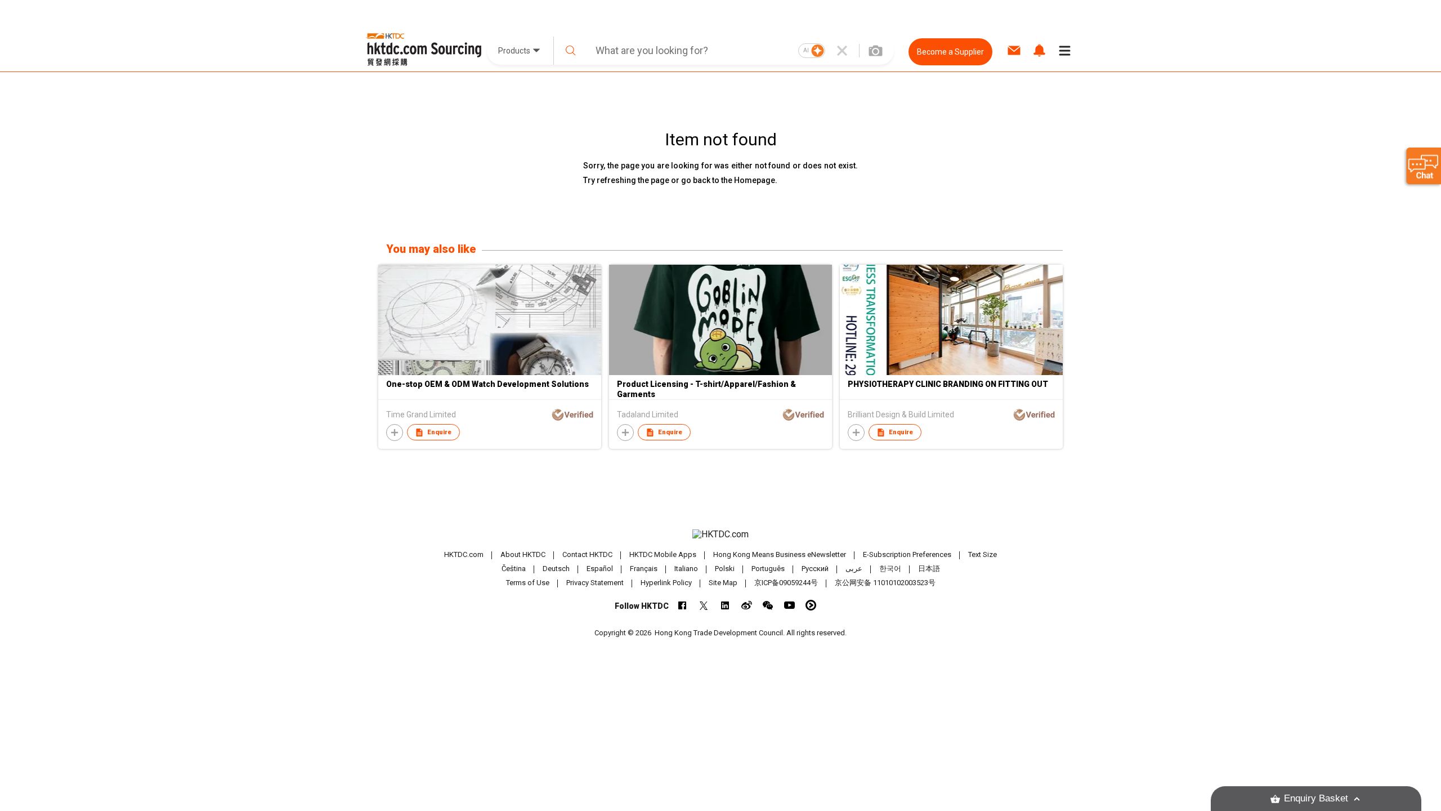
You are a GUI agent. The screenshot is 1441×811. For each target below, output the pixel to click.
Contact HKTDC (587, 554)
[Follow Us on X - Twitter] (704, 605)
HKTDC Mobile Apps (662, 554)
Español (600, 568)
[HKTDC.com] (720, 534)
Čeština (514, 568)
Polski (725, 568)
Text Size (982, 554)
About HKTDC (522, 554)
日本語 (929, 568)
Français (643, 568)
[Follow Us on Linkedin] (725, 605)
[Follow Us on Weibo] (746, 605)
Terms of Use (527, 582)
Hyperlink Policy (666, 582)
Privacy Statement (595, 582)
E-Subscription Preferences (907, 554)
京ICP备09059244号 (786, 582)
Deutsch (556, 568)
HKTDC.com (464, 554)
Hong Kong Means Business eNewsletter (779, 554)
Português (768, 568)
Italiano (686, 568)
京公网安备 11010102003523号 (885, 582)
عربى (853, 568)
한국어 (890, 568)
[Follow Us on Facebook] (682, 605)
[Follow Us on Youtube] (789, 605)
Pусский (815, 568)
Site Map (723, 582)
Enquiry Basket (1316, 798)
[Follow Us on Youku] (810, 605)
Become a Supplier (950, 51)
